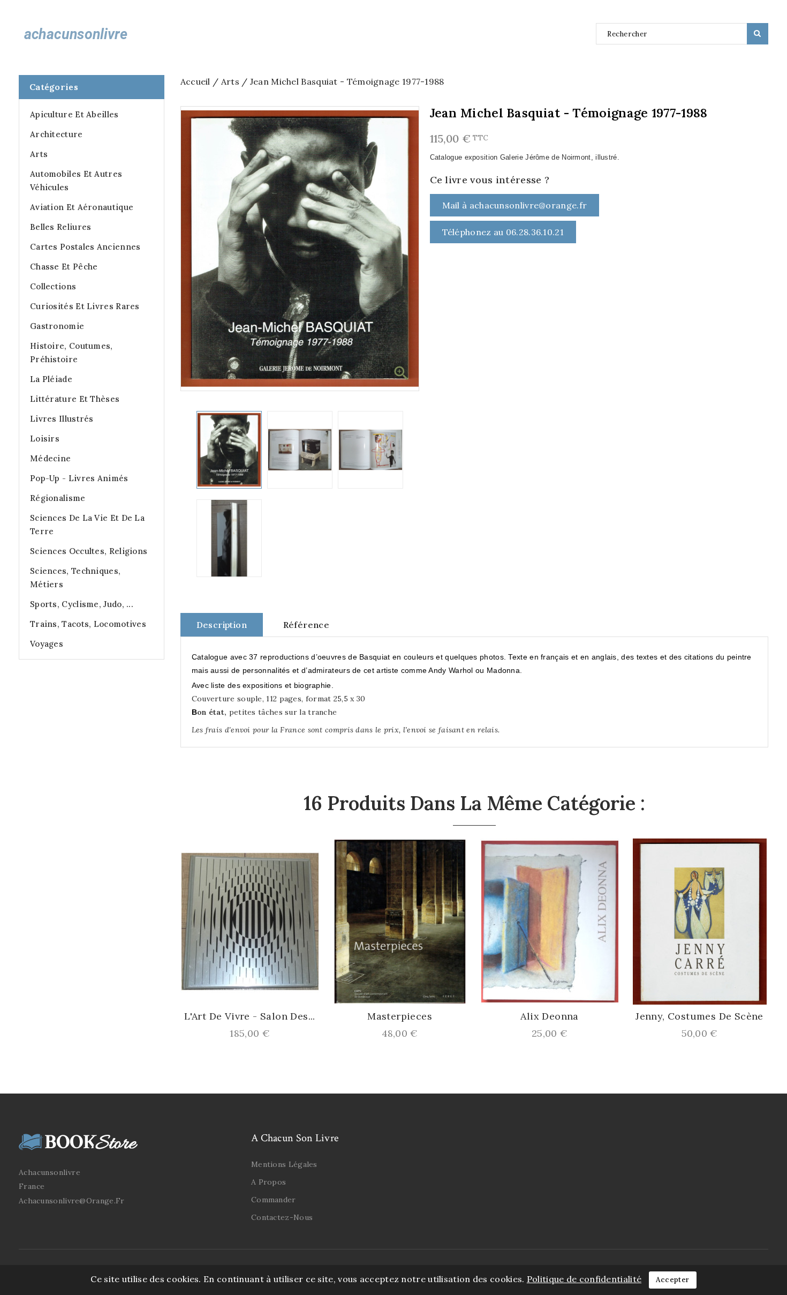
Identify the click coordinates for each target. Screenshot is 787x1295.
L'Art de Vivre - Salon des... (249, 1016)
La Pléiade (51, 379)
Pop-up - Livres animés (79, 478)
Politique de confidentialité (584, 1279)
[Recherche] (757, 33)
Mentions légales (284, 1164)
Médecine (50, 458)
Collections (53, 286)
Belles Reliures (61, 227)
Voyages (46, 644)
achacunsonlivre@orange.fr (72, 1201)
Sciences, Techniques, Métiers (75, 577)
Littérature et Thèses (74, 399)
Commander (273, 1199)
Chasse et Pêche (64, 266)
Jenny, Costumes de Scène (699, 1016)
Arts (39, 154)
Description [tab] (221, 624)
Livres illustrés (62, 419)
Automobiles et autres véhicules (76, 180)
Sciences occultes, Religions (88, 551)
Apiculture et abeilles (74, 114)
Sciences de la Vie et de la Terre (87, 524)
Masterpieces (399, 1016)
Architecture (56, 134)
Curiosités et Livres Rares (85, 306)
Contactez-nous (282, 1217)
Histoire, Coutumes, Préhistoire (71, 352)
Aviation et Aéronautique (81, 207)
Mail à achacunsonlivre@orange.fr (514, 205)
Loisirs (44, 438)
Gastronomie (57, 326)
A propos (268, 1182)
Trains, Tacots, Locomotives (88, 624)
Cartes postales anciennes (85, 247)
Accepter (672, 1279)
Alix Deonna (549, 1016)
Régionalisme (58, 498)
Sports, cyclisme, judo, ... (81, 604)
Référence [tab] (306, 624)
